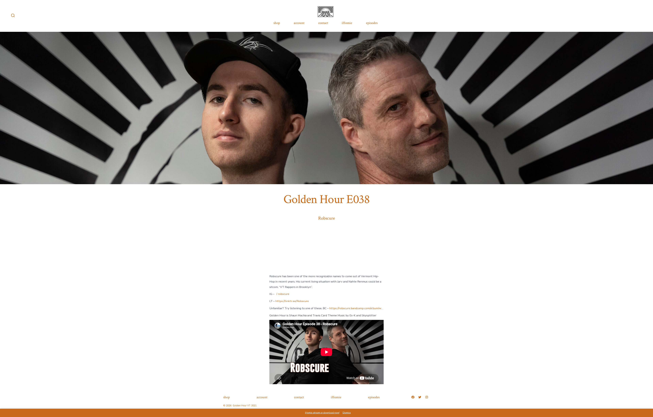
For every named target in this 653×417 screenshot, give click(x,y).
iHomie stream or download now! (322, 412)
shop (276, 23)
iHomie (347, 23)
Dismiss (347, 412)
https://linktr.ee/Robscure (292, 301)
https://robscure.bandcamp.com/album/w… (356, 308)
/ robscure (283, 294)
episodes (372, 23)
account (299, 23)
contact (323, 23)
